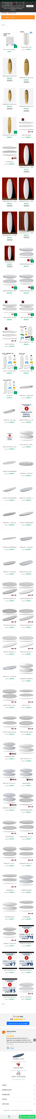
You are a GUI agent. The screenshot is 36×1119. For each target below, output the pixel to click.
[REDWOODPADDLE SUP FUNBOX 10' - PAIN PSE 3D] (26, 254)
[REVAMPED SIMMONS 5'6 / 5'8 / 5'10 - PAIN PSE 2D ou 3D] (26, 668)
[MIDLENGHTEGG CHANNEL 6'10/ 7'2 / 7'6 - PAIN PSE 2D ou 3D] (9, 906)
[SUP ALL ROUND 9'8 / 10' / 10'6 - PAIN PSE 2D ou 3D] (26, 987)
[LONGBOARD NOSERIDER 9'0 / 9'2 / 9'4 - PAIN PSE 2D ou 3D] (9, 880)
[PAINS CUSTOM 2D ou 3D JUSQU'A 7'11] (26, 933)
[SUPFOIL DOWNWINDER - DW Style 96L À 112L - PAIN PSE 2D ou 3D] (9, 538)
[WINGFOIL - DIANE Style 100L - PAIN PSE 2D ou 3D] (26, 386)
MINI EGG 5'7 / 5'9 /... (9, 863)
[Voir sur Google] (3, 1032)
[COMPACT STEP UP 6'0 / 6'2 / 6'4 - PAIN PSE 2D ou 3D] (9, 933)
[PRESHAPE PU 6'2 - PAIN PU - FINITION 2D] (26, 154)
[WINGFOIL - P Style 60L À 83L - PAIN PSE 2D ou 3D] (9, 563)
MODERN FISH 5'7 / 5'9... (9, 808)
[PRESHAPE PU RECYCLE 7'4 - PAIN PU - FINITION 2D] (26, 96)
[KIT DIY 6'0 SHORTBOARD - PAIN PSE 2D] (9, 386)
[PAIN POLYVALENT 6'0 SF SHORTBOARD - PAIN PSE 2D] (9, 615)
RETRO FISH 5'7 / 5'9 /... (9, 705)
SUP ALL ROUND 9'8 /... (26, 997)
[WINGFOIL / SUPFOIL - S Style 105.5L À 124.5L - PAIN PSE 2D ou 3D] (26, 489)
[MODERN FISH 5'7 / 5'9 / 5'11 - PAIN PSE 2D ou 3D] (9, 799)
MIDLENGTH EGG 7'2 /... (26, 863)
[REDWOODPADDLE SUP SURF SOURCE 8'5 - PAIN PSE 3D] (9, 280)
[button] (1, 1040)
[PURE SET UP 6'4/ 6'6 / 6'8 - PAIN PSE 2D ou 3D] (9, 774)
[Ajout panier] (15, 46)
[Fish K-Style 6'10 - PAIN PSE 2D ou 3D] (26, 435)
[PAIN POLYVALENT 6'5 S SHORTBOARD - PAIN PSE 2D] (26, 615)
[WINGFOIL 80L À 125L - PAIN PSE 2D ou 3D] (26, 563)
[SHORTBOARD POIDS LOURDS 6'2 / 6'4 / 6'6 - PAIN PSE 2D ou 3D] (26, 800)
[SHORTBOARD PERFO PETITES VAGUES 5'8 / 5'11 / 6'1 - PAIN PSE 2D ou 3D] (26, 722)
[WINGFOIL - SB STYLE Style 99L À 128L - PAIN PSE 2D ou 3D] (26, 463)
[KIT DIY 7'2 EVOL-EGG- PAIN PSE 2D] (9, 361)
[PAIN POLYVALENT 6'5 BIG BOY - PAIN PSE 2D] (9, 588)
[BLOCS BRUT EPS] (26, 38)
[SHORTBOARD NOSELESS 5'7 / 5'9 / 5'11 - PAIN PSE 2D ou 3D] (26, 774)
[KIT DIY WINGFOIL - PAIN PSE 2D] (26, 333)
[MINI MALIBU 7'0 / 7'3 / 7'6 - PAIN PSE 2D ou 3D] (26, 826)
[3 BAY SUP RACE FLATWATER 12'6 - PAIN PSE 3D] (9, 334)
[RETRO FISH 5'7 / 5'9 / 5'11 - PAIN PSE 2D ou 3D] (9, 695)
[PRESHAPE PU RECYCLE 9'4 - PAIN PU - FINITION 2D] (9, 125)
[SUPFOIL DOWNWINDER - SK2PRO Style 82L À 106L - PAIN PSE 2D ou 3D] (9, 462)
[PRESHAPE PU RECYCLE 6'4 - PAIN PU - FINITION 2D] (26, 67)
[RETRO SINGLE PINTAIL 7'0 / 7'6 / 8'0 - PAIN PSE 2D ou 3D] (9, 722)
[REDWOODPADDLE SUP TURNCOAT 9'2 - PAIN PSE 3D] (26, 280)
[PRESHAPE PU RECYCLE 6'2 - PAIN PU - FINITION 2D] (9, 66)
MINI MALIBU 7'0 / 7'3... (26, 836)
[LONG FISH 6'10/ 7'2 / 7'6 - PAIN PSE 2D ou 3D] (26, 748)
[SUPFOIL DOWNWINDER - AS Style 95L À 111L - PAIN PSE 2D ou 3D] (26, 513)
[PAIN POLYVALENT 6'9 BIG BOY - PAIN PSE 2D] (26, 588)
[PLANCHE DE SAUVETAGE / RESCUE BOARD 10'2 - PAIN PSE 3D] (9, 151)
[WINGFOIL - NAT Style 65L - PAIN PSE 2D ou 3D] (9, 411)
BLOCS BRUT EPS (26, 47)
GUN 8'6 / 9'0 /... (26, 705)
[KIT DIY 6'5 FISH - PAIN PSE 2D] (26, 361)
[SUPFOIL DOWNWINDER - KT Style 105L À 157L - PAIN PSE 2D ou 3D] (9, 489)
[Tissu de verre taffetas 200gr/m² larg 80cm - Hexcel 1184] (9, 39)
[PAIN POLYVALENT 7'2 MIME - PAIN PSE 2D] (9, 642)
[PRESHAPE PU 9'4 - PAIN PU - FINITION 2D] (26, 222)
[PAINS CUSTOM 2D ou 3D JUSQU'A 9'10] (26, 960)
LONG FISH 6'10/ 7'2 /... (26, 758)
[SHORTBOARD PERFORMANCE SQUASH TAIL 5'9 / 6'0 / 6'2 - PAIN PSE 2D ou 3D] (9, 826)
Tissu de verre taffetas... (9, 49)
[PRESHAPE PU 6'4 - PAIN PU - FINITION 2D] (9, 188)
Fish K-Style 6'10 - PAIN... (26, 444)
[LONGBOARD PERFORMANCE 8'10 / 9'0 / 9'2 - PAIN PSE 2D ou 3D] (26, 906)
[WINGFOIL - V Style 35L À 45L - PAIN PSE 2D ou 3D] (9, 513)
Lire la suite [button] (9, 1044)
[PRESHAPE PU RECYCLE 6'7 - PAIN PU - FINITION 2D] (9, 95)
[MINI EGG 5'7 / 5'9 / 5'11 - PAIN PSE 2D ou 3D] (9, 853)
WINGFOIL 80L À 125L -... (26, 571)
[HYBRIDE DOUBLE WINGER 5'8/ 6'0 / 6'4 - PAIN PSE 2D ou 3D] (26, 880)
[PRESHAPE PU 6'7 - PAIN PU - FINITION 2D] (26, 188)
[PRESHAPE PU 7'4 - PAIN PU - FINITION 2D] (9, 223)
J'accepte (30, 6)
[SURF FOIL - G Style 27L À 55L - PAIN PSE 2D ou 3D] (9, 667)
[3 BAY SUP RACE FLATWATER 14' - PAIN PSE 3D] (26, 125)
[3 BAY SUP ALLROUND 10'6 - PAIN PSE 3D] (26, 307)
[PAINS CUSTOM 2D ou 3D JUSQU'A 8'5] (9, 987)
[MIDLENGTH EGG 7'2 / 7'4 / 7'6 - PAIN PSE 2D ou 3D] (26, 853)
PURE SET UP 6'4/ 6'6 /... (9, 783)
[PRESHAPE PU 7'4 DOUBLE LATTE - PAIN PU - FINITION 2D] (9, 253)
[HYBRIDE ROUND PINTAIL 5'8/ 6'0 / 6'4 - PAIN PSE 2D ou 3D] (9, 747)
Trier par (3, 25)
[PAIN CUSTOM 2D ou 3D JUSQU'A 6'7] (9, 960)
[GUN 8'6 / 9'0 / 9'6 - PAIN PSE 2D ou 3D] (26, 695)
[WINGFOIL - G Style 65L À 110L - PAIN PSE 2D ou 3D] (26, 538)
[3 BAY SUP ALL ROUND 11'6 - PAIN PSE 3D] (9, 307)
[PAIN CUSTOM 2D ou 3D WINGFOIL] (26, 411)
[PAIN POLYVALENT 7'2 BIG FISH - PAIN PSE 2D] (26, 642)
